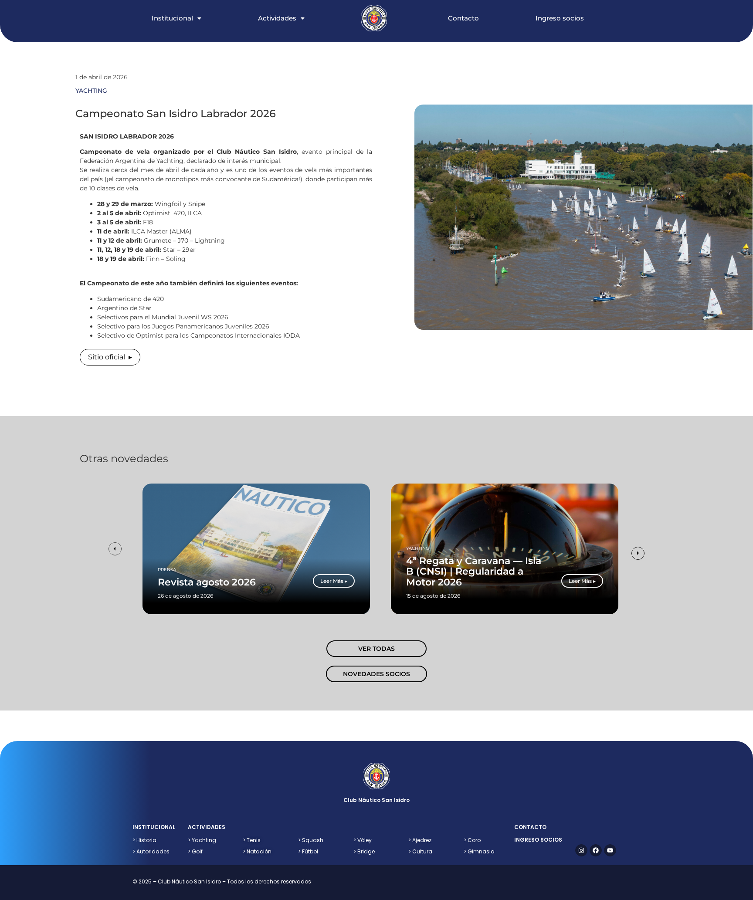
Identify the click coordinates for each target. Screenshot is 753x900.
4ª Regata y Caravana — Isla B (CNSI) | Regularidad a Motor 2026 (473, 572)
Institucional (172, 18)
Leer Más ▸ (333, 581)
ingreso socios (538, 839)
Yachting (417, 548)
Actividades (277, 18)
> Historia (144, 840)
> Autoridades (151, 851)
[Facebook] (596, 850)
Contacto (463, 18)
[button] (185, 9)
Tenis (252, 840)
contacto (530, 827)
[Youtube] (610, 850)
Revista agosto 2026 (207, 582)
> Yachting (202, 840)
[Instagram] (581, 850)
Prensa (167, 569)
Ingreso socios (560, 18)
